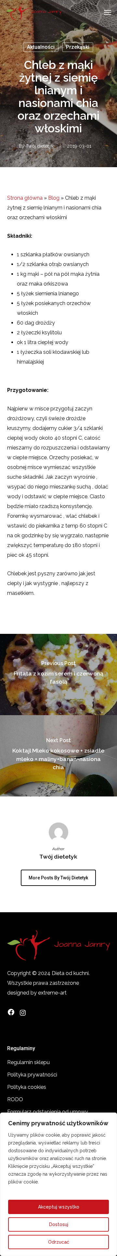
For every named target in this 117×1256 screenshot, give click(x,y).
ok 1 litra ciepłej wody (42, 342)
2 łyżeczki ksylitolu (39, 332)
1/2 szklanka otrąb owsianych (53, 264)
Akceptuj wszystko (58, 1206)
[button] (107, 12)
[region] (58, 1184)
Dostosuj (58, 1224)
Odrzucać (58, 1242)
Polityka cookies (26, 1087)
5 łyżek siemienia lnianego (48, 293)
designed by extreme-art (37, 993)
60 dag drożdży (36, 323)
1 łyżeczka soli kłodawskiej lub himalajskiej (53, 357)
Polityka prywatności (32, 1075)
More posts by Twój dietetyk (58, 877)
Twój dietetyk (40, 146)
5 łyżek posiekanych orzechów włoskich (54, 308)
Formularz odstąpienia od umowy (47, 1112)
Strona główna (25, 198)
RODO (15, 1099)
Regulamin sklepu (28, 1062)
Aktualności (41, 47)
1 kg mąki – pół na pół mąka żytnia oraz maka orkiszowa (58, 279)
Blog (53, 198)
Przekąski (77, 47)
